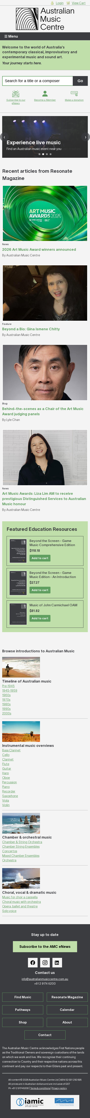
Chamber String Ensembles (21, 846)
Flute (5, 764)
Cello (5, 755)
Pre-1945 (8, 686)
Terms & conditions (40, 1088)
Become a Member (45, 99)
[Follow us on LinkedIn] (57, 962)
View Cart (79, 3)
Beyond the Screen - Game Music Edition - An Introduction (52, 575)
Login (60, 3)
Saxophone (10, 796)
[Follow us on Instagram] (45, 962)
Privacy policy (59, 1088)
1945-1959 (9, 690)
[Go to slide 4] (51, 154)
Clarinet (8, 759)
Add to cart (40, 558)
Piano (6, 787)
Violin (6, 805)
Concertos (9, 851)
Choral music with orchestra (21, 902)
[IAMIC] (30, 1102)
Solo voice (9, 911)
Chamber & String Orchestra (22, 842)
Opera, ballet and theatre (20, 906)
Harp (5, 773)
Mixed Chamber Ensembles (20, 855)
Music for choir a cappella (20, 897)
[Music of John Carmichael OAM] (18, 614)
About (67, 1022)
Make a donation (74, 99)
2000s (6, 713)
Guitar (6, 768)
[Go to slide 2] (43, 154)
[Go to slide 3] (47, 154)
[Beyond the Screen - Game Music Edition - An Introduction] (18, 583)
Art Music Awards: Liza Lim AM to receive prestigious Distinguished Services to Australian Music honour (44, 499)
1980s (6, 704)
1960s (6, 695)
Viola (5, 800)
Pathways (22, 1010)
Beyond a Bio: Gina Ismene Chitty (31, 329)
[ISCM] (64, 1102)
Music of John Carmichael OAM (53, 605)
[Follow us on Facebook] (33, 962)
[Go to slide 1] (39, 154)
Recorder (8, 791)
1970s (6, 699)
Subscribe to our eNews (15, 101)
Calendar (67, 1010)
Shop (23, 1022)
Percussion (9, 782)
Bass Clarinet (11, 750)
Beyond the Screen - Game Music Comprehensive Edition (52, 543)
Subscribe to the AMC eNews (45, 947)
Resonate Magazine (67, 997)
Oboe (6, 777)
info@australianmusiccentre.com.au (45, 979)
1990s (6, 709)
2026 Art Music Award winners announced (39, 249)
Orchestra (9, 860)
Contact (45, 1035)
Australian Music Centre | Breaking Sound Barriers (45, 19)
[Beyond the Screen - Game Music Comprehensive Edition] (18, 551)
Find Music (22, 997)
